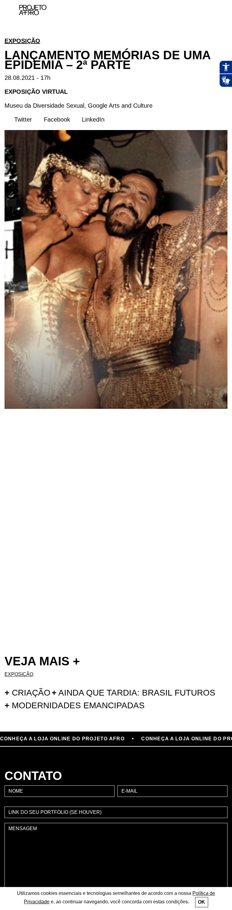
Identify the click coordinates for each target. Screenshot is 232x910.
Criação (27, 692)
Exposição (22, 41)
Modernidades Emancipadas (75, 705)
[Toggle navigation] (213, 10)
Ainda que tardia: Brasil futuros (133, 692)
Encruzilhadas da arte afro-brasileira (217, 30)
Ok (201, 902)
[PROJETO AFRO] (39, 10)
